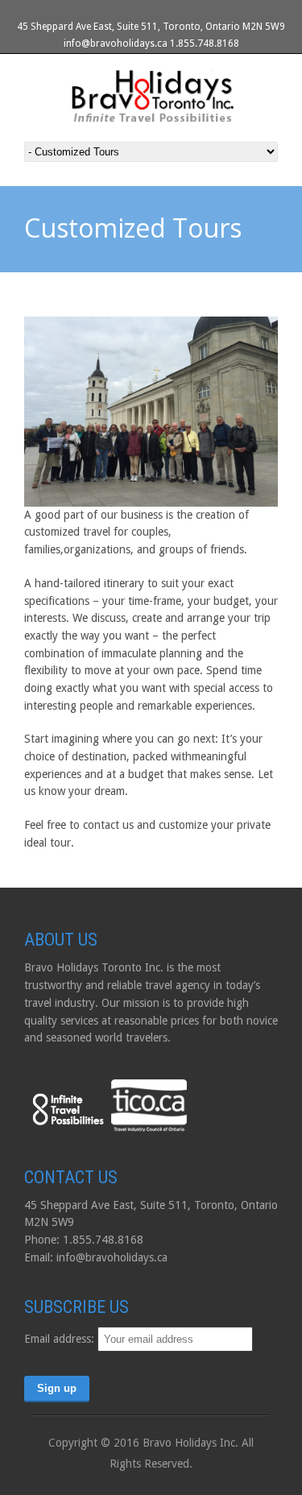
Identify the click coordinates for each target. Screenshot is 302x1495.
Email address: (60, 1338)
